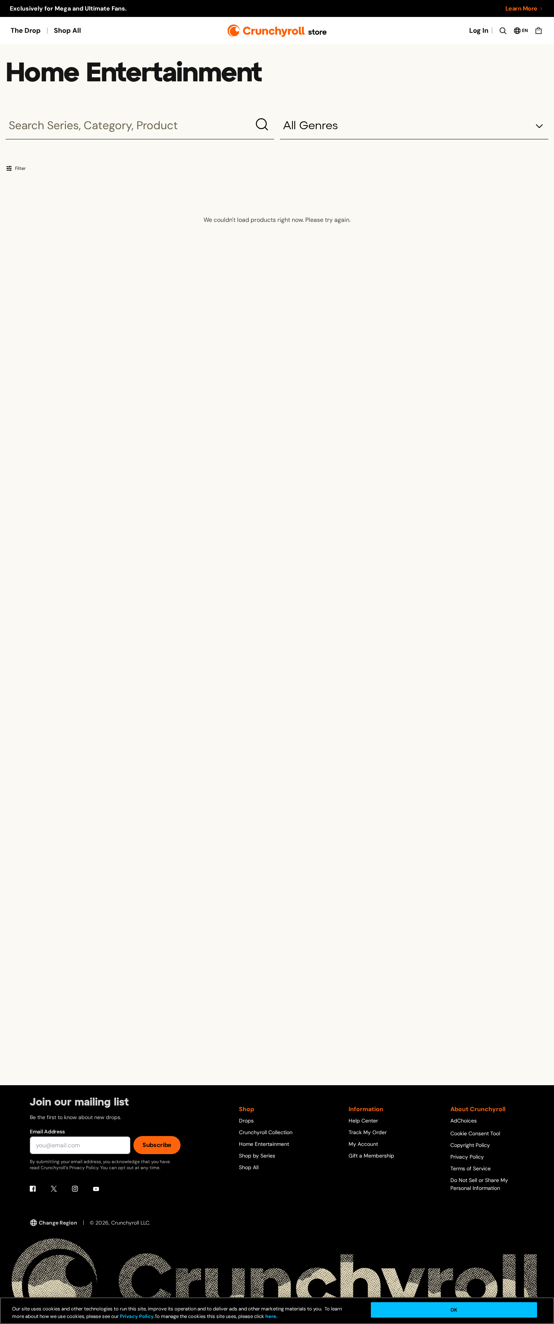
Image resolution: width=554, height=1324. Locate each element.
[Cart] (538, 30)
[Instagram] (75, 1189)
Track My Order (368, 1132)
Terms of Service (470, 1168)
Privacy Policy (467, 1156)
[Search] (502, 30)
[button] (414, 126)
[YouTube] (96, 1189)
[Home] (277, 30)
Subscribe (156, 1145)
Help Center (363, 1120)
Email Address (47, 1132)
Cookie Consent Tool (475, 1133)
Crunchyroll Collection (265, 1132)
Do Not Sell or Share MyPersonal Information (479, 1184)
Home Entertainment (264, 1144)
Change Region (58, 1222)
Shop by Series (257, 1155)
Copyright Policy (470, 1145)
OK (453, 1310)
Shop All (67, 30)
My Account (363, 1144)
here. (270, 1316)
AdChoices (463, 1120)
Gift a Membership (371, 1155)
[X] (54, 1189)
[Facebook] (33, 1189)
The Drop (26, 30)
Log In (478, 30)
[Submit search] (262, 124)
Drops (246, 1120)
